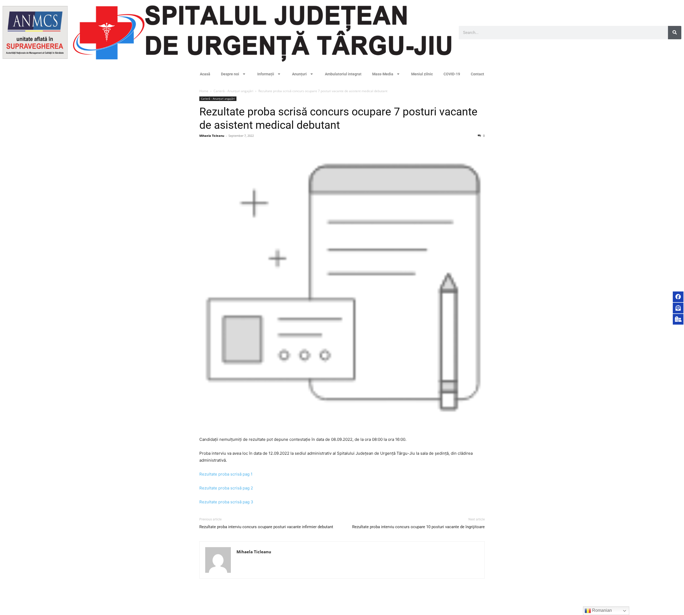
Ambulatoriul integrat (343, 74)
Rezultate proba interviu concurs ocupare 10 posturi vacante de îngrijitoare (418, 526)
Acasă (205, 74)
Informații (265, 74)
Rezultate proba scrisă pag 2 (226, 488)
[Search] (674, 32)
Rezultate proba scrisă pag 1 (225, 474)
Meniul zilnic (422, 74)
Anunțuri (299, 74)
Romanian (601, 610)
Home (203, 91)
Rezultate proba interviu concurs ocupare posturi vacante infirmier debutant (266, 526)
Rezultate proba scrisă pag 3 (226, 501)
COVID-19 (452, 74)
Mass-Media (382, 74)
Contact (477, 74)
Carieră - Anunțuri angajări (233, 91)
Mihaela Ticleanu (211, 136)
